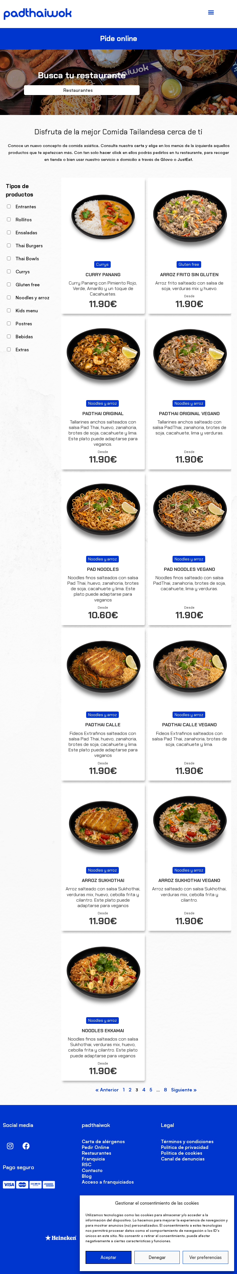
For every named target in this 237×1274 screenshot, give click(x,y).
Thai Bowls (27, 258)
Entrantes (26, 206)
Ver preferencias (205, 1257)
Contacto (92, 1170)
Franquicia (93, 1159)
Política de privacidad (184, 1147)
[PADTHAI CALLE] (103, 670)
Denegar (157, 1257)
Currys (23, 271)
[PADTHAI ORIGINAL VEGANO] (189, 358)
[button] (211, 12)
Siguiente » (184, 1090)
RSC (86, 1164)
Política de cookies (181, 1153)
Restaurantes (96, 1153)
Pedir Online (95, 1147)
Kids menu (27, 310)
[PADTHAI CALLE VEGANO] (189, 670)
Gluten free (28, 284)
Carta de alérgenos (103, 1141)
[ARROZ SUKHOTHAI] (103, 825)
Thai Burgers (29, 245)
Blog (87, 1176)
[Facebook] (26, 1146)
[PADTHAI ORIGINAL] (103, 358)
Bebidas (24, 336)
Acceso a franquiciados (108, 1182)
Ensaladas (26, 232)
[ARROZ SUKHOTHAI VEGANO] (189, 825)
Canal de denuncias (183, 1159)
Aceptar (108, 1257)
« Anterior (107, 1090)
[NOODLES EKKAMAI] (103, 975)
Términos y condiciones (187, 1141)
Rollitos (24, 219)
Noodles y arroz (32, 297)
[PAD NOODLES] (103, 514)
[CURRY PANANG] (103, 219)
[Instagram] (10, 1146)
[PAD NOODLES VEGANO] (189, 514)
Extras (22, 349)
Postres (24, 323)
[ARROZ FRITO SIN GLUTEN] (189, 219)
